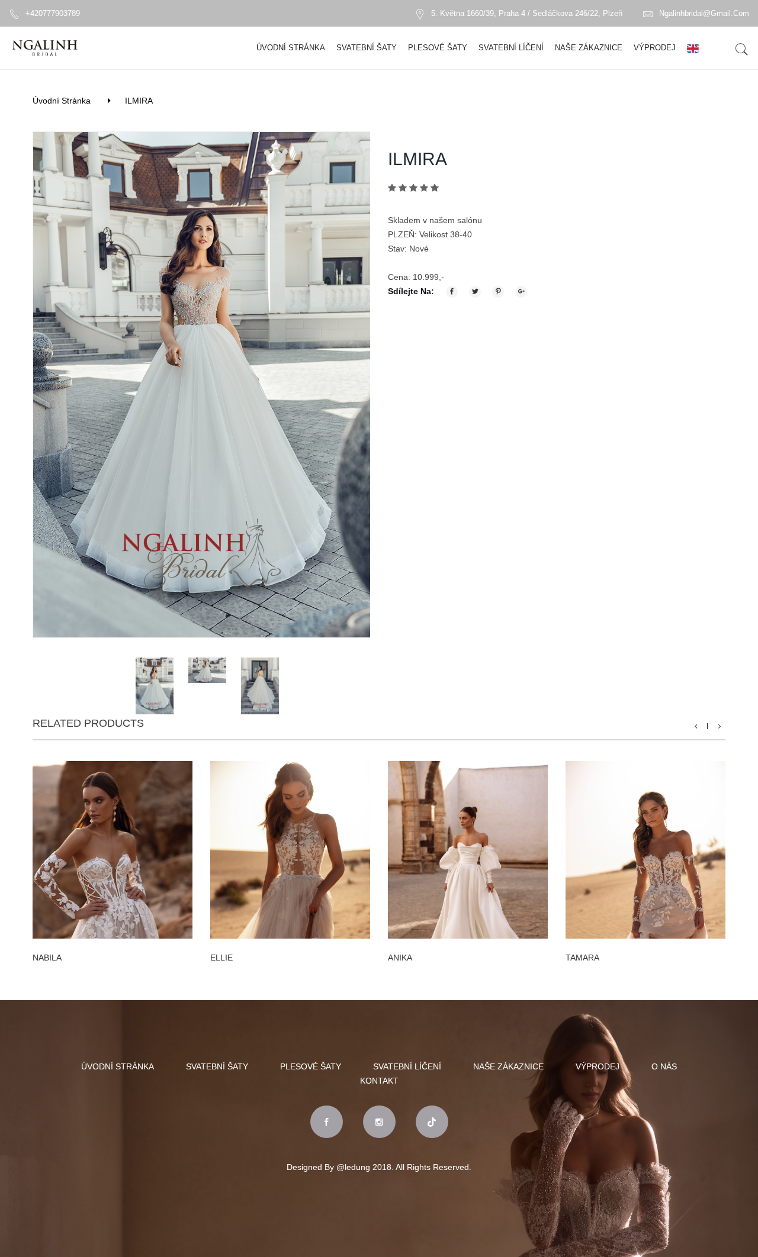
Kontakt (379, 1080)
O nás (664, 1066)
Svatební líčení (511, 47)
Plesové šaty (437, 47)
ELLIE (221, 957)
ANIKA (400, 957)
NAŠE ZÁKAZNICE (588, 47)
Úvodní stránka (290, 47)
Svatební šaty (366, 47)
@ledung (353, 1167)
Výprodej (655, 47)
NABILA (47, 957)
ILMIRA (139, 100)
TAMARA (582, 957)
